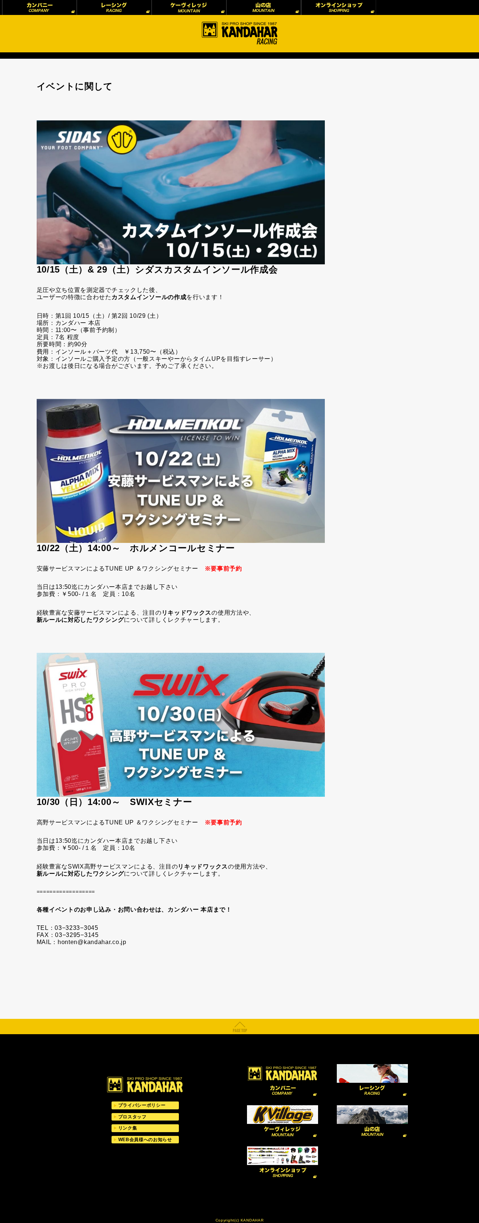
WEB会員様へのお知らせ (145, 1139)
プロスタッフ (132, 1116)
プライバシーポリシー (142, 1105)
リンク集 (127, 1128)
